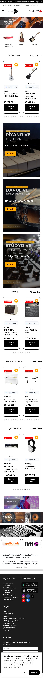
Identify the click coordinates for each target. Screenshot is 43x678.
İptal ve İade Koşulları (10, 597)
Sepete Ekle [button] (11, 107)
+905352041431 (9, 5)
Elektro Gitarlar (15, 55)
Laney (6, 327)
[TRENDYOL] (31, 544)
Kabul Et (34, 672)
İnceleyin (10, 154)
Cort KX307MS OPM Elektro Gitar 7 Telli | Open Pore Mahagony (31, 98)
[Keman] (21, 22)
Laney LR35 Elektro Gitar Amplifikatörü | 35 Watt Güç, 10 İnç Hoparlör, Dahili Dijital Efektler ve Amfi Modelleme (11, 331)
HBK (6, 397)
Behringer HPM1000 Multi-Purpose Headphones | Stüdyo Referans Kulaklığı (11, 468)
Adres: (5, 621)
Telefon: (6, 611)
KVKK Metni (6, 586)
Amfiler (15, 291)
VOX (26, 327)
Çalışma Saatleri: (9, 628)
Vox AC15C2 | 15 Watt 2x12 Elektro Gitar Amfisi (31, 331)
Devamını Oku (21, 567)
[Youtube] (24, 600)
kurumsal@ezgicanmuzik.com (28, 5)
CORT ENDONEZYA (9, 92)
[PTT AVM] (11, 544)
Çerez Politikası (8, 600)
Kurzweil (28, 397)
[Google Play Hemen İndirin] (30, 584)
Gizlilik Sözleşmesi (9, 588)
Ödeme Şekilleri (8, 583)
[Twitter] (33, 596)
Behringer (8, 464)
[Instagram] (24, 596)
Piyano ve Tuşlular (15, 361)
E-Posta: (6, 616)
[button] (2, 11)
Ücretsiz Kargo (9, 65)
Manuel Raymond (29, 465)
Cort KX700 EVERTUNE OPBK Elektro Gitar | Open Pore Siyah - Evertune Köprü (11, 98)
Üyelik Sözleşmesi (9, 595)
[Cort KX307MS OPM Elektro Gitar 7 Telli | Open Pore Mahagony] (32, 73)
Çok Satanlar (15, 428)
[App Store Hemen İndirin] (30, 590)
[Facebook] (28, 596)
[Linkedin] (28, 600)
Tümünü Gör (35, 56)
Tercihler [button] (24, 672)
